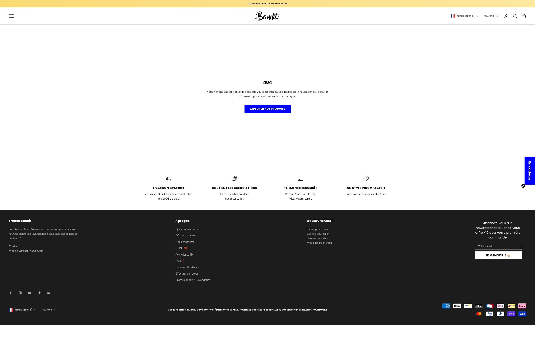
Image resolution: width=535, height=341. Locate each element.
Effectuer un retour (187, 273)
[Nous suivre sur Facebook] (11, 293)
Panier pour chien (317, 229)
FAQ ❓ (180, 260)
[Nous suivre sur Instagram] (20, 293)
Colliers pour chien (318, 233)
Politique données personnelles (260, 310)
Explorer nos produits (267, 108)
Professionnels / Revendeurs (193, 279)
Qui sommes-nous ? (188, 229)
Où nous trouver (186, 235)
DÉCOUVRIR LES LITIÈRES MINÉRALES (267, 3)
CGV (199, 310)
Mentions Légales (227, 310)
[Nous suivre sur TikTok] (39, 293)
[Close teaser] (523, 186)
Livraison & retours (187, 267)
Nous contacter (185, 241)
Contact (208, 310)
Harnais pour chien (318, 238)
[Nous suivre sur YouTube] (30, 293)
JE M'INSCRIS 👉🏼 (498, 255)
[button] (530, 171)
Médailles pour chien (319, 242)
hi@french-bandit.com (30, 250)
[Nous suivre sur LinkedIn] (49, 293)
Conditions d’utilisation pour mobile (304, 310)
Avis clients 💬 (184, 254)
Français (488, 16)
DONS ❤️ (181, 248)
